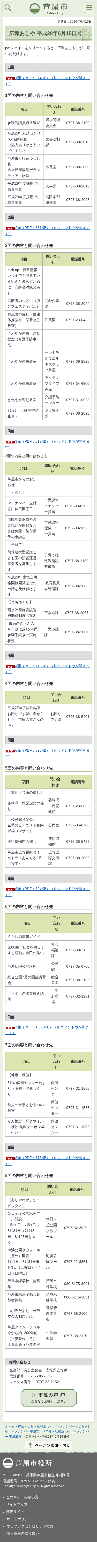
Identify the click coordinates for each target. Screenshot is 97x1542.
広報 (30, 1426)
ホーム (9, 1426)
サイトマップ (17, 1504)
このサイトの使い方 (22, 1497)
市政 (21, 1426)
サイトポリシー (19, 1519)
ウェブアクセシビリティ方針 (30, 1526)
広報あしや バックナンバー (56, 1426)
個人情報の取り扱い (22, 1533)
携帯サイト (15, 1512)
